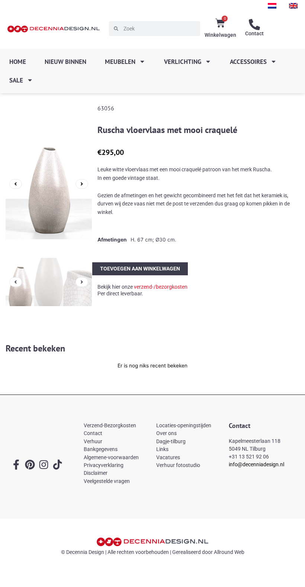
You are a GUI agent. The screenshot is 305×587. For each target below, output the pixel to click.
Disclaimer (95, 473)
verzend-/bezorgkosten (160, 287)
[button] (15, 184)
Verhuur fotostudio (178, 465)
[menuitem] (272, 5)
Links (162, 449)
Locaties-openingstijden (183, 425)
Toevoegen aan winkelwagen (140, 268)
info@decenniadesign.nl (256, 464)
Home (17, 62)
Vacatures (168, 457)
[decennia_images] (49, 184)
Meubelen (120, 62)
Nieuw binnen (65, 62)
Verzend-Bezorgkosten (110, 425)
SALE (16, 80)
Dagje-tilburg (171, 441)
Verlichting (182, 62)
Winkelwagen (220, 35)
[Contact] (254, 24)
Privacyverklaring (103, 465)
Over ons (166, 433)
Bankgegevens (101, 449)
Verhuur (93, 441)
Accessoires (248, 62)
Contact (254, 33)
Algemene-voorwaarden (111, 457)
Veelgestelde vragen (107, 481)
